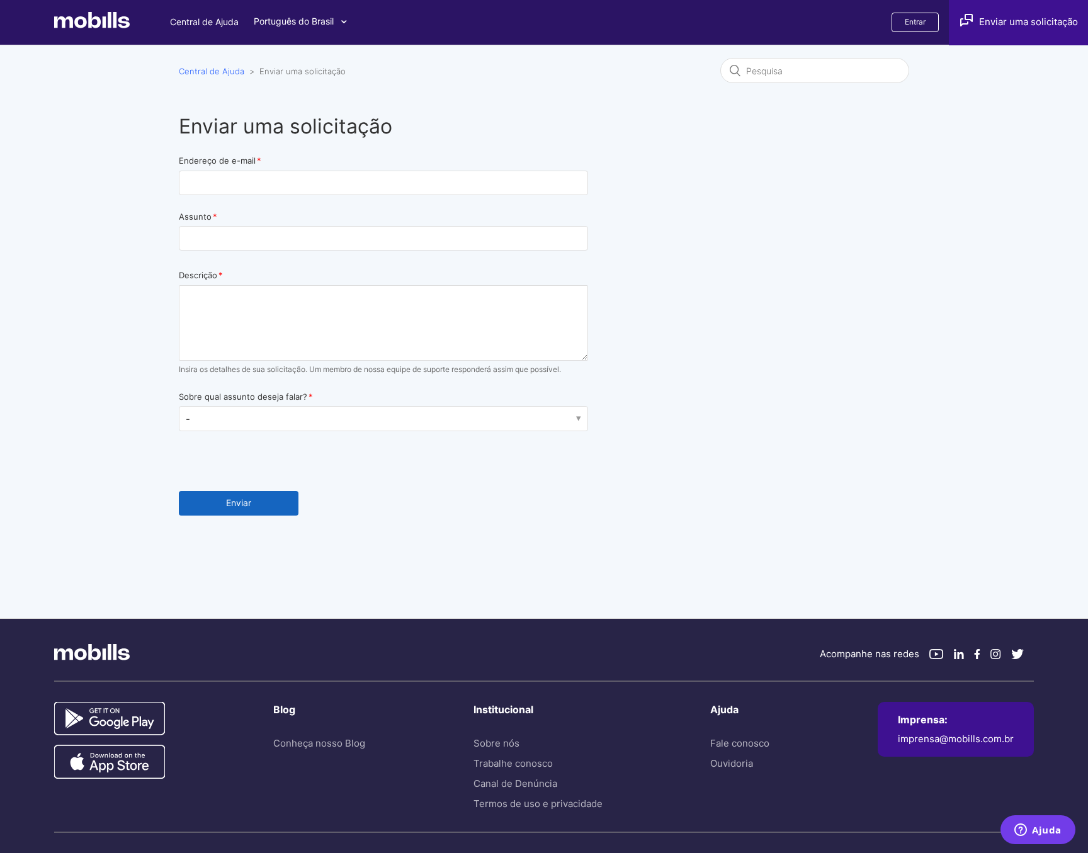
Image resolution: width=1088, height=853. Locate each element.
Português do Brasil (295, 21)
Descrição (198, 275)
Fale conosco (739, 743)
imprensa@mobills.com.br (956, 739)
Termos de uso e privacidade (538, 804)
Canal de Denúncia (515, 783)
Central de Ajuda (204, 21)
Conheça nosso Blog (319, 743)
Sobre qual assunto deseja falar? (243, 397)
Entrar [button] (915, 21)
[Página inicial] (112, 25)
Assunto (195, 217)
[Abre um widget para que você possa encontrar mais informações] (1037, 831)
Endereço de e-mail (217, 160)
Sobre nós (496, 743)
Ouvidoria (731, 763)
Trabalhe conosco (513, 763)
